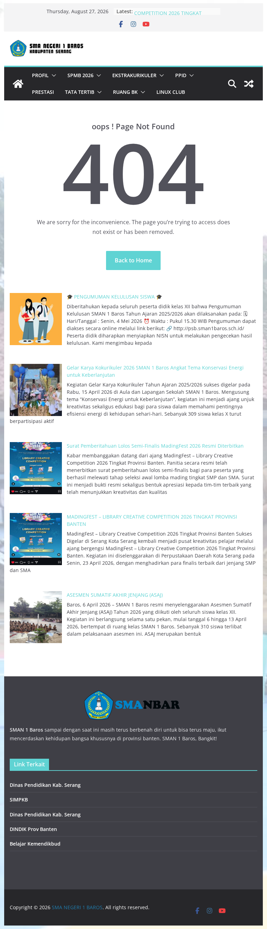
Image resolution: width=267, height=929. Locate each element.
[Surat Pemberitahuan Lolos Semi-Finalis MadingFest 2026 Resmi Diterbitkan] (36, 468)
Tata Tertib (79, 92)
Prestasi (43, 92)
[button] (52, 75)
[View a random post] (249, 83)
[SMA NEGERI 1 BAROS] (18, 83)
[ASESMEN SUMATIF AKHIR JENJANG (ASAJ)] (36, 617)
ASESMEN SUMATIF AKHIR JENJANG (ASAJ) (115, 595)
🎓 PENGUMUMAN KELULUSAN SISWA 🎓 (114, 296)
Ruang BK (125, 92)
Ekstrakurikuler (134, 75)
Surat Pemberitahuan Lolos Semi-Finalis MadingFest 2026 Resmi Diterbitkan (155, 445)
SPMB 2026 (80, 75)
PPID (180, 75)
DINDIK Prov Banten (33, 829)
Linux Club (170, 92)
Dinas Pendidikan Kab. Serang (45, 785)
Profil (40, 75)
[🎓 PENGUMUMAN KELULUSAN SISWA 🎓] (36, 319)
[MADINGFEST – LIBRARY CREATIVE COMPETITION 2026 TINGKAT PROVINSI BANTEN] (36, 539)
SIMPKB (19, 799)
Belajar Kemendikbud (35, 843)
